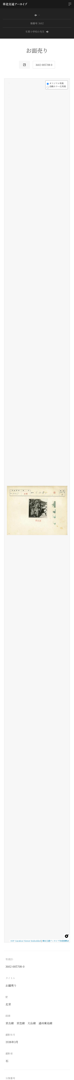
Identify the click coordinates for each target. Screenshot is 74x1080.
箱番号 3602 (37, 23)
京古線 (10, 1023)
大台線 (32, 1023)
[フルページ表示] (9, 96)
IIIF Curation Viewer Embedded (25, 940)
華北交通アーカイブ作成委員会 (55, 940)
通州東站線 (45, 1023)
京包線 (21, 1023)
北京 (8, 1004)
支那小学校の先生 (35, 31)
